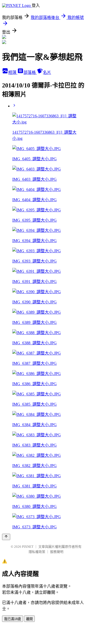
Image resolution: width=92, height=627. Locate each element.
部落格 (30, 72)
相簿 (12, 72)
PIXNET (27, 547)
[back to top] (6, 537)
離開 (29, 619)
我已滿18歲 (12, 619)
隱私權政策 (37, 552)
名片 (47, 72)
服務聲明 (56, 552)
